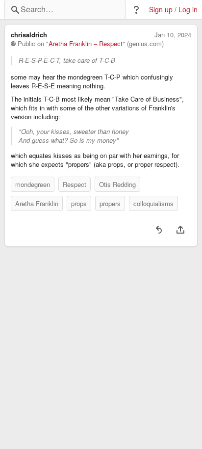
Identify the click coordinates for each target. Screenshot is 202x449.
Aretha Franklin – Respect (86, 43)
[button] (136, 9)
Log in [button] (188, 9)
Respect (74, 184)
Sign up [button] (161, 9)
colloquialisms (153, 203)
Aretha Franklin (36, 203)
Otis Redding (117, 184)
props (79, 203)
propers (110, 203)
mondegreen (32, 184)
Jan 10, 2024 (172, 34)
